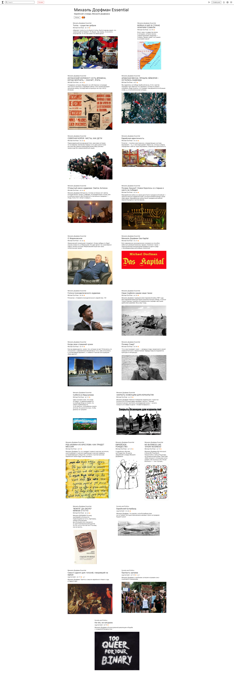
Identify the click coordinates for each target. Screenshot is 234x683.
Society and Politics (122, 506)
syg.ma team (120, 511)
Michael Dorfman (78, 28)
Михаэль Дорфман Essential (82, 23)
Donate (40, 2)
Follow (77, 17)
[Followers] (83, 17)
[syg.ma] (3, 2)
